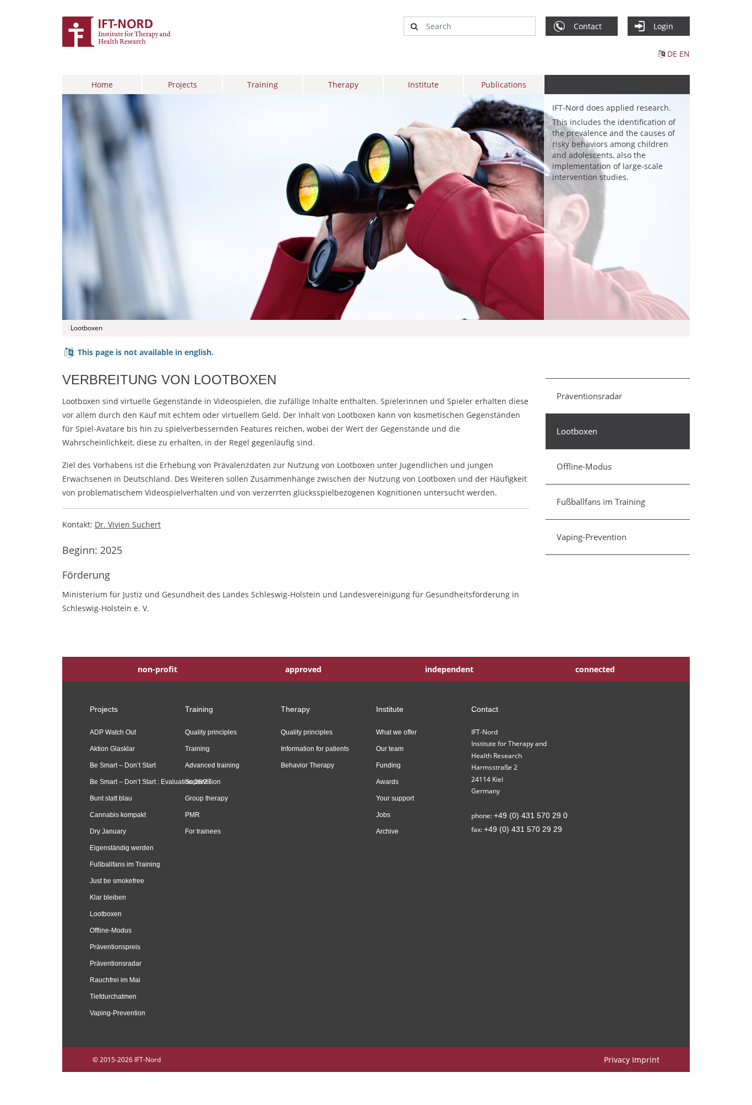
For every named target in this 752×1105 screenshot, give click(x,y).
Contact (484, 709)
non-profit (157, 669)
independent (449, 669)
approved (303, 669)
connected (595, 669)
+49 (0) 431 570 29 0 (531, 815)
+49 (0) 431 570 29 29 (523, 829)
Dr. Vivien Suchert (128, 524)
